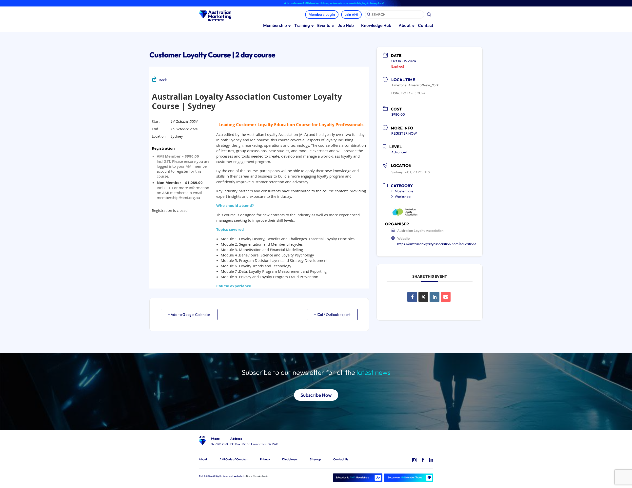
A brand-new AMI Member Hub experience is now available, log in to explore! (314, 3)
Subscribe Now (316, 395)
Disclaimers (289, 459)
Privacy (265, 459)
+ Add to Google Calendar (189, 314)
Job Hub (346, 25)
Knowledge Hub (376, 25)
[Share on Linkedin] (434, 297)
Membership (275, 25)
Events (323, 25)
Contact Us (340, 459)
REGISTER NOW (404, 133)
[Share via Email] (446, 297)
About (405, 25)
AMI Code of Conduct (233, 459)
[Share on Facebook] (412, 297)
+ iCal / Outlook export (332, 314)
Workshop (403, 196)
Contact (425, 25)
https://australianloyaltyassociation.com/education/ (436, 244)
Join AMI (351, 14)
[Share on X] (423, 297)
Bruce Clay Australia (257, 476)
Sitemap (315, 459)
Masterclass (404, 191)
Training (302, 25)
